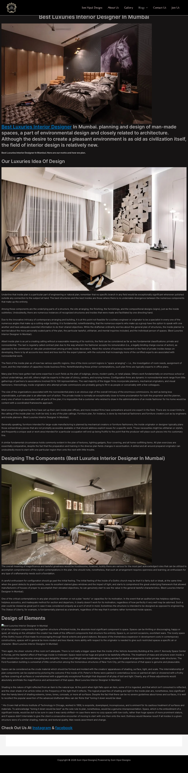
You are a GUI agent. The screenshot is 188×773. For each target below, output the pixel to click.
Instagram (41, 727)
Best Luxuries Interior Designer (36, 127)
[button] (146, 7)
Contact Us (159, 7)
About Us (113, 7)
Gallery (128, 7)
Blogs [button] (141, 7)
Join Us (175, 7)
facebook (64, 727)
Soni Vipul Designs (92, 7)
